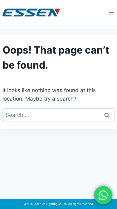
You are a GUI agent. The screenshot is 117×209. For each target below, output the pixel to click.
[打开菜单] (111, 12)
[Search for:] (58, 115)
